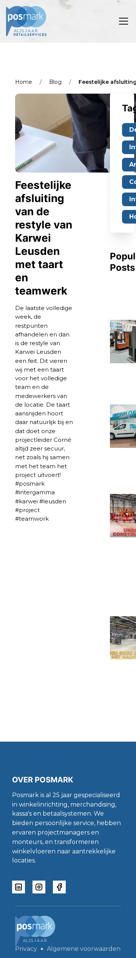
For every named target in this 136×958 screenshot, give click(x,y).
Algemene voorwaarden (84, 949)
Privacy (26, 949)
